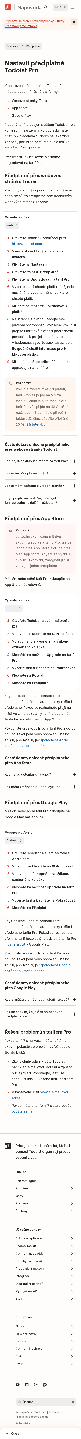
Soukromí (40, 1412)
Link (28, 337)
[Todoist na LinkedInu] (26, 1385)
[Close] (74, 22)
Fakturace (13, 46)
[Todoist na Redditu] (44, 1385)
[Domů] (8, 7)
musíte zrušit (15, 944)
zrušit (36, 719)
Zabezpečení (24, 1412)
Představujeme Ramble (21, 26)
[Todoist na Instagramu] (35, 1385)
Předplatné (33, 46)
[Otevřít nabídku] (72, 7)
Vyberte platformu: (19, 217)
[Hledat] (45, 7)
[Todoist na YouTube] (17, 1385)
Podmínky (55, 1412)
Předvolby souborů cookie (32, 1416)
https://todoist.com (27, 244)
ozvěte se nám (23, 1111)
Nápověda (29, 7)
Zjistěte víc (35, 424)
